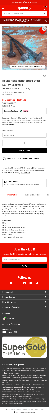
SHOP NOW (23, 22)
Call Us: (11, 324)
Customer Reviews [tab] (32, 195)
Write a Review (7, 94)
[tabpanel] (24, 48)
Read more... (11, 125)
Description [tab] (12, 195)
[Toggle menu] (3, 8)
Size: (7, 130)
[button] (24, 111)
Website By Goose (38, 409)
